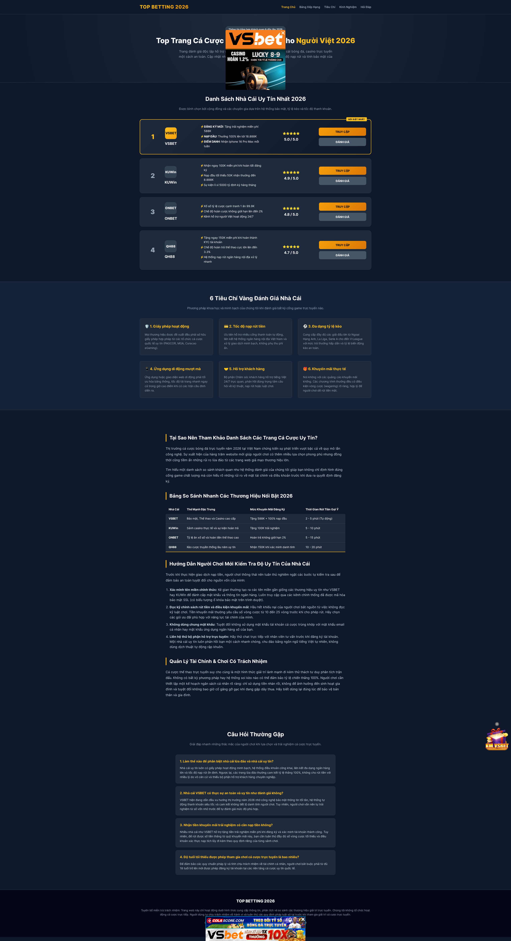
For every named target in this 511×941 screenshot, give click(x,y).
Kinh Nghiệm (348, 7)
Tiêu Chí (329, 7)
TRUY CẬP (342, 131)
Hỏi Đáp (366, 7)
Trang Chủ (288, 7)
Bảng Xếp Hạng (309, 7)
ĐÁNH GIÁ (342, 142)
